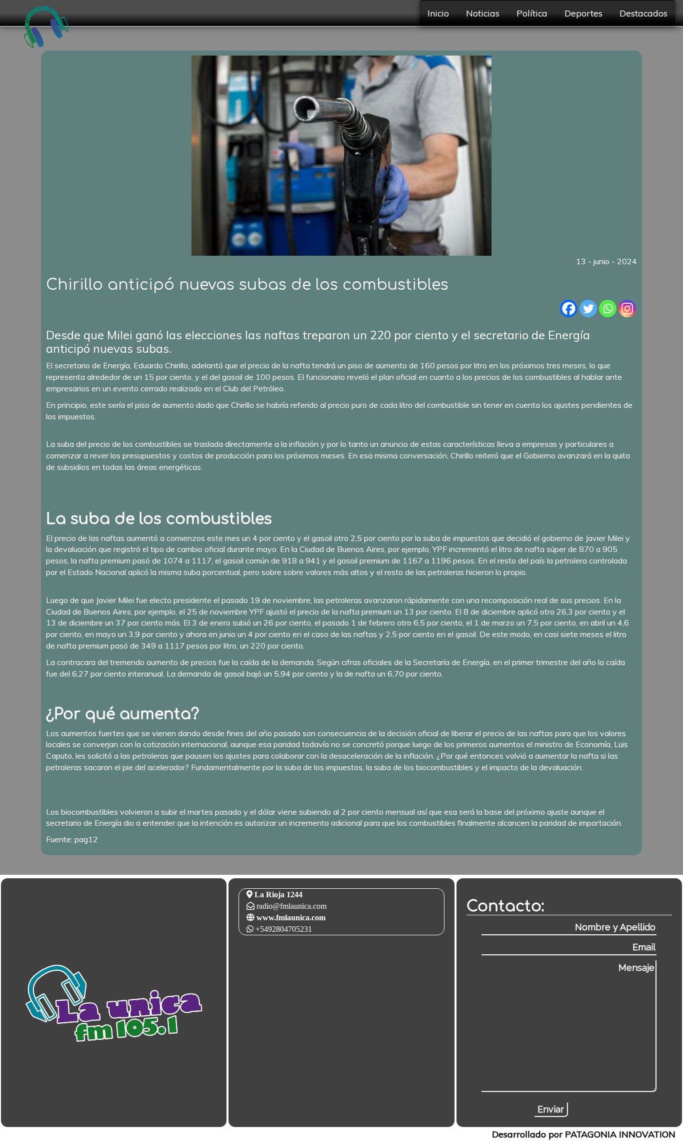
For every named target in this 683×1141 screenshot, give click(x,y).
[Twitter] (588, 308)
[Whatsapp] (607, 308)
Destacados (644, 13)
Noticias (483, 13)
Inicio (438, 13)
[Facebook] (569, 308)
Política (532, 13)
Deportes (583, 13)
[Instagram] (627, 308)
